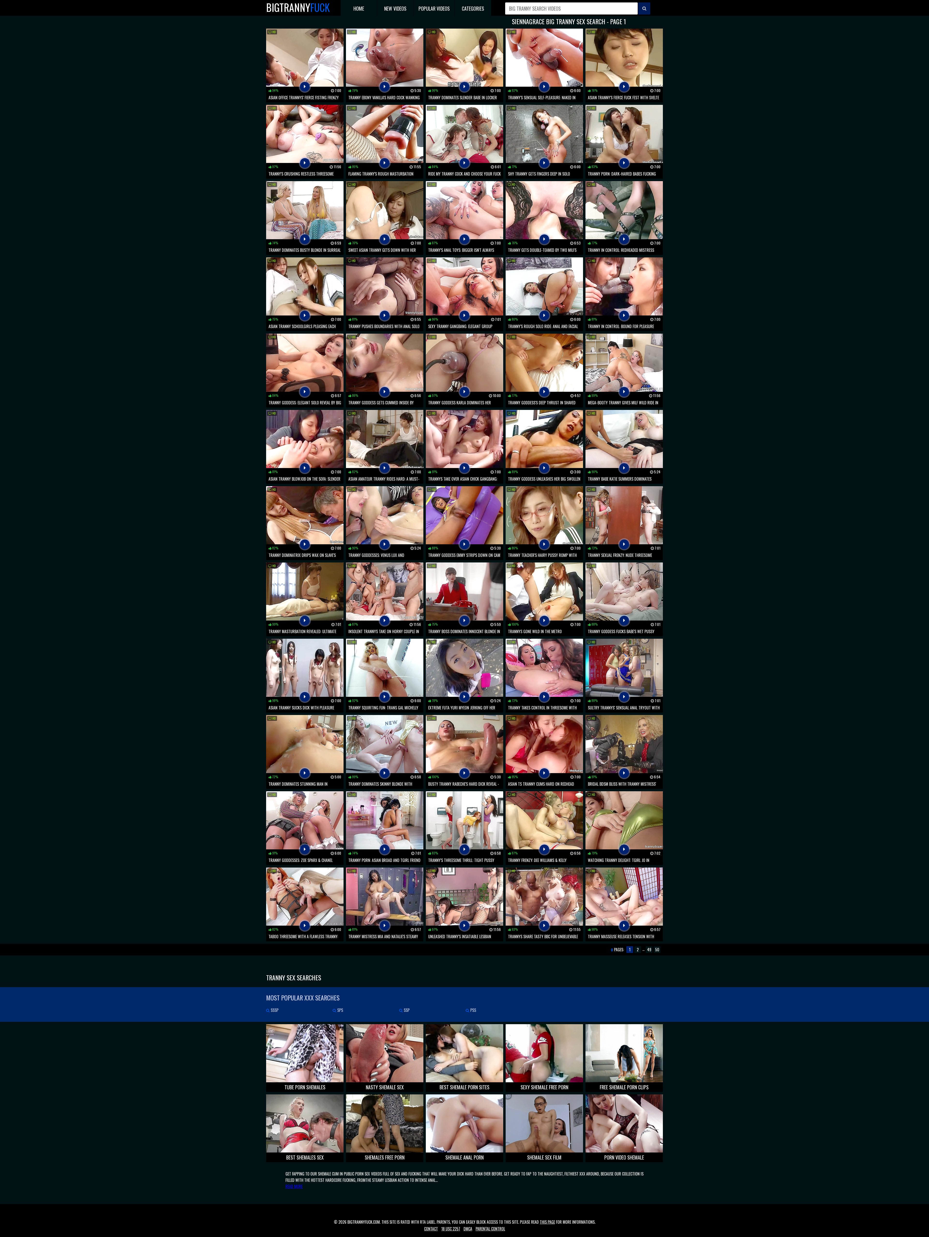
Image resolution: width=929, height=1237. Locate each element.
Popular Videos (434, 8)
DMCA (468, 1229)
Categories (473, 8)
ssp (406, 1010)
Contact (431, 1229)
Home (358, 8)
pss (472, 1010)
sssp (274, 1010)
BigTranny (298, 7)
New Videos (395, 8)
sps (339, 1010)
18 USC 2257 (450, 1229)
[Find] (644, 8)
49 (649, 950)
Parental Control (490, 1229)
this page (547, 1222)
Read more (294, 1186)
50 (657, 950)
